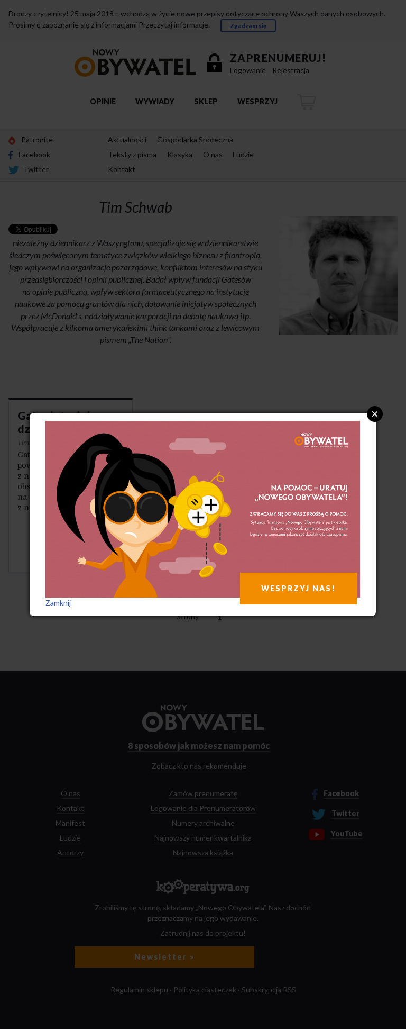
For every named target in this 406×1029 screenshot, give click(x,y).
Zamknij (58, 602)
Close (375, 414)
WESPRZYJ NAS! (298, 588)
